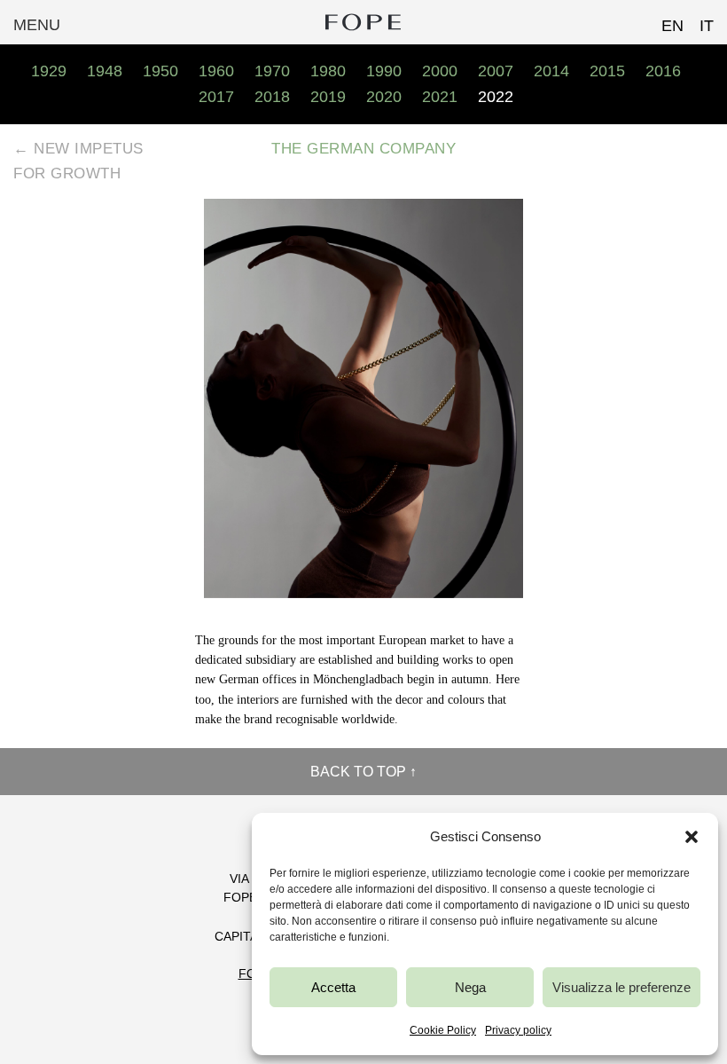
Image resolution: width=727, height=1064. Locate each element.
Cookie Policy (443, 1030)
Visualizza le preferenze (621, 987)
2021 (439, 97)
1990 (384, 71)
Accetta (333, 987)
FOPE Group (363, 22)
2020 (384, 97)
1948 (104, 71)
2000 (439, 71)
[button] (691, 837)
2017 (216, 97)
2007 (495, 71)
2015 (607, 71)
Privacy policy (518, 1030)
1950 (160, 71)
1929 (48, 71)
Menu (36, 25)
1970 (272, 71)
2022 (495, 97)
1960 (216, 71)
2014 (551, 71)
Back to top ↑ (363, 771)
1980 (328, 71)
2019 (328, 97)
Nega (470, 987)
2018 (272, 97)
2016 (663, 71)
